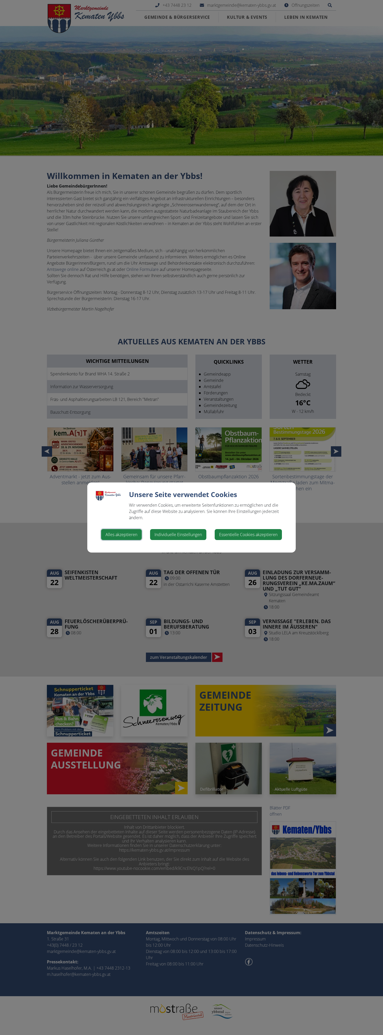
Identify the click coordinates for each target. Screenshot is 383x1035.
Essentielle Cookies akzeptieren (248, 534)
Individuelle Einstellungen (178, 534)
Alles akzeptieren (121, 534)
